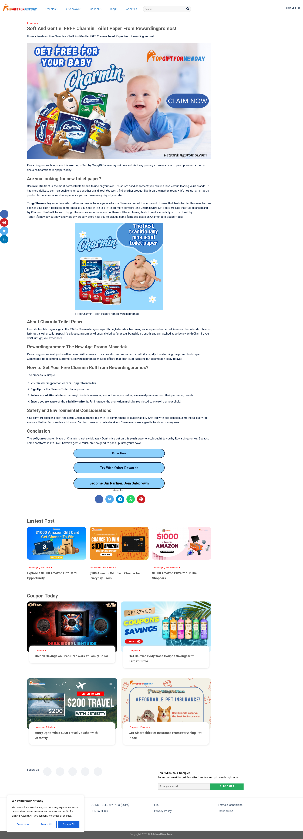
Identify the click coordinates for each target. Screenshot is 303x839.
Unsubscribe (225, 811)
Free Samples (57, 36)
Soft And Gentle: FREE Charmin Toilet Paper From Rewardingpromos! (111, 36)
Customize (23, 824)
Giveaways (33, 567)
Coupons (40, 650)
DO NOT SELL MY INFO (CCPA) (110, 805)
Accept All (69, 824)
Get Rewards (109, 567)
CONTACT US (99, 811)
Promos (144, 727)
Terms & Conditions (230, 805)
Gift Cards (45, 567)
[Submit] (188, 9)
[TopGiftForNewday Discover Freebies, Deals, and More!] (20, 8)
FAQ (156, 805)
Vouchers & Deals (44, 727)
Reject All (46, 824)
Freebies (42, 36)
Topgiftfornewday (104, 165)
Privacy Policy (163, 811)
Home (30, 36)
